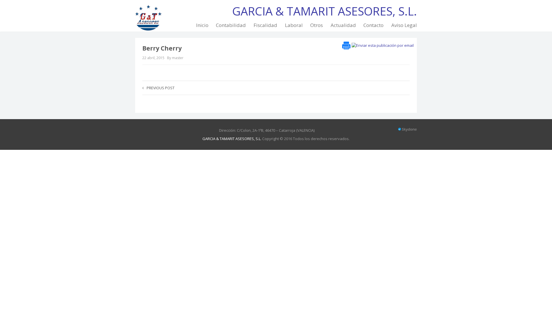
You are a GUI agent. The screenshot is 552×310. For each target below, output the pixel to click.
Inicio (202, 25)
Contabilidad (231, 25)
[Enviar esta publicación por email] (383, 44)
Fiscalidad (265, 25)
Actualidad (343, 25)
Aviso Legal (404, 25)
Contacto (373, 25)
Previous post (161, 87)
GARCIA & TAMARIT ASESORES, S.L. (231, 138)
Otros (316, 25)
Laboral (294, 25)
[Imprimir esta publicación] (346, 44)
